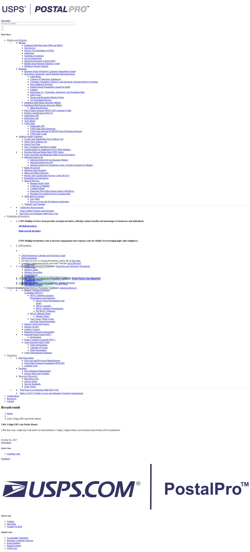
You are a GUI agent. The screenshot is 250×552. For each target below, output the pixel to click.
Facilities (23, 368)
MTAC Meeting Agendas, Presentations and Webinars (42, 296)
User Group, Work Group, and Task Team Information (42, 320)
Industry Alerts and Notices (36, 324)
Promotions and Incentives (36, 178)
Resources (11, 398)
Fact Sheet (35, 199)
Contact (10, 401)
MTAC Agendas (43, 306)
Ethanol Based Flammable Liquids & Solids (50, 87)
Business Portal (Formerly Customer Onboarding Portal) (50, 71)
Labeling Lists (30, 366)
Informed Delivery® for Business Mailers (49, 160)
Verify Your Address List (35, 141)
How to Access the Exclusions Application (49, 201)
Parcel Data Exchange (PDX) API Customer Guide (47, 110)
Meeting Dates (42, 316)
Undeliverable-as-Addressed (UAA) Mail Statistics (47, 149)
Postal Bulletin (13, 543)
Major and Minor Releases (36, 173)
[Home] (45, 13)
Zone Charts (30, 386)
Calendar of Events (39, 347)
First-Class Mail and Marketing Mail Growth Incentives (49, 154)
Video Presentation (38, 345)
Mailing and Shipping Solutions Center (42, 63)
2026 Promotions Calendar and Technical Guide (43, 255)
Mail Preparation (26, 358)
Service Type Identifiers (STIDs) (39, 50)
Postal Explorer (14, 545)
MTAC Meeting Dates (40, 313)
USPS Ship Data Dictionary (43, 128)
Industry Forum (14, 287)
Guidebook (29, 264)
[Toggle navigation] (2, 29)
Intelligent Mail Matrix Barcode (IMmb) (42, 102)
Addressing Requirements (32, 207)
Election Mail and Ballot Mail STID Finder (44, 152)
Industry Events (31, 326)
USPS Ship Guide (38, 134)
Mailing (22, 43)
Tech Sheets (29, 121)
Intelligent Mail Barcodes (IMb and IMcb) (43, 45)
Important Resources (28, 376)
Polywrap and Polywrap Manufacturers (42, 360)
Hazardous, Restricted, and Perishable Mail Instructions (49, 74)
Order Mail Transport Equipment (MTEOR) (44, 363)
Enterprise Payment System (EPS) (39, 61)
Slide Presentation (38, 350)
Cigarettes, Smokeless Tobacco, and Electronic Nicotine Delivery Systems (64, 82)
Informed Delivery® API (41, 162)
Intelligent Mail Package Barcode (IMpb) (43, 105)
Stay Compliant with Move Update (40, 147)
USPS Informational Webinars (38, 353)
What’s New (30, 267)
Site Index (5, 20)
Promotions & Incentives (18, 216)
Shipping (23, 69)
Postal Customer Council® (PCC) (39, 339)
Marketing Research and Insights (39, 332)
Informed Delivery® (33, 157)
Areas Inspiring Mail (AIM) (37, 342)
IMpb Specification (39, 108)
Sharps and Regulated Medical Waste (47, 97)
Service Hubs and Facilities (36, 373)
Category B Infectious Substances (45, 79)
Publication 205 (31, 118)
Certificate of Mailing (40, 186)
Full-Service (29, 48)
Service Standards (32, 384)
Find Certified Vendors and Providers (37, 211)
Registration (35, 337)
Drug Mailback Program (41, 84)
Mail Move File (31, 379)
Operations (12, 355)
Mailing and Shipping (17, 40)
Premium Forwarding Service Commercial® (50, 194)
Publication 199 (31, 115)
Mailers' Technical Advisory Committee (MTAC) (37, 291)
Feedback (5, 459)
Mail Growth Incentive (30, 231)
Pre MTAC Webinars (45, 311)
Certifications (13, 396)
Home (10, 413)
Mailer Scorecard (32, 167)
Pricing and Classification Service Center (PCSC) (46, 175)
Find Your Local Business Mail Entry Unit (38, 213)
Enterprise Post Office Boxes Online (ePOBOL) (52, 191)
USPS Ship (29, 123)
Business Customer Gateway (20, 540)
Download (6, 442)
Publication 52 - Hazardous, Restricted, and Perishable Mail (57, 92)
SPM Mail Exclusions (34, 196)
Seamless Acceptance (34, 56)
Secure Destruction (33, 58)
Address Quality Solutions (31, 136)
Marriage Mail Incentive (35, 170)
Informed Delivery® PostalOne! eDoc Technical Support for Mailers (61, 165)
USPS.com (12, 548)
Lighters (34, 89)
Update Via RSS (14, 526)
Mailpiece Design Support (36, 66)
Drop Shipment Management (37, 371)
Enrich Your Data (32, 144)
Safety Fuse (35, 95)
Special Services (31, 181)
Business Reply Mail (39, 183)
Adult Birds (35, 76)
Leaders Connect (32, 329)
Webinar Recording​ (33, 272)
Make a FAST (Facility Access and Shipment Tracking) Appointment (51, 393)
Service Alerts (30, 381)
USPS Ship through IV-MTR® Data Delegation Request (56, 131)
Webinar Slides (31, 269)
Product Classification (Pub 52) (38, 113)
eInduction (29, 53)
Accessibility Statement (17, 538)
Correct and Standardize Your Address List (43, 139)
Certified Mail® (37, 188)
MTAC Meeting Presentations (49, 308)
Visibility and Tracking (34, 204)
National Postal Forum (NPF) (37, 334)
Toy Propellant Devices (41, 100)
